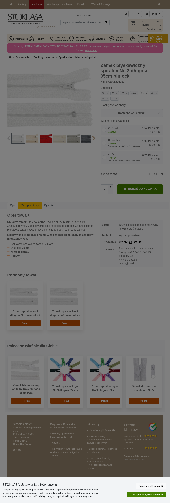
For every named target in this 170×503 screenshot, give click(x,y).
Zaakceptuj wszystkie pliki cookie (147, 494)
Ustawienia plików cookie (151, 486)
